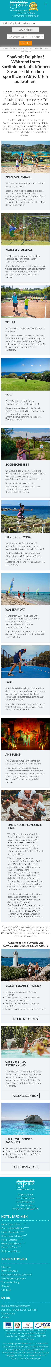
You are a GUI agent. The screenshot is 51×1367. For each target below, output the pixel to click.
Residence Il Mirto (10, 1251)
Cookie (5, 1317)
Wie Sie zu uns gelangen (13, 1278)
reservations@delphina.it (25, 15)
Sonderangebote (25, 1166)
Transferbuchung (10, 1282)
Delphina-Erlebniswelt (29, 48)
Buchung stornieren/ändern (15, 1305)
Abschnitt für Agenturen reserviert (19, 1309)
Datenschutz (8, 1313)
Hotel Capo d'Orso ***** (13, 1224)
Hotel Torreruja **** (12, 1239)
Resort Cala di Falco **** (14, 1235)
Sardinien (14, 48)
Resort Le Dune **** (11, 1247)
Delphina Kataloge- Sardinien (16, 1274)
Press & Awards (9, 1270)
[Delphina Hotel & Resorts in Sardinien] (25, 1188)
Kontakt (5, 1285)
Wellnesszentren (26, 1095)
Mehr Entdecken (25, 1018)
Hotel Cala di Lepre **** (13, 1243)
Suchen (25, 42)
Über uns (6, 1266)
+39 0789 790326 (25, 12)
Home (5, 48)
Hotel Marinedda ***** (12, 1231)
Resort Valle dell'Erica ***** (15, 1228)
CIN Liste (6, 1289)
